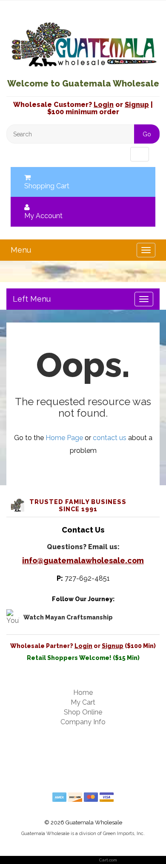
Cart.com (108, 860)
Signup (137, 105)
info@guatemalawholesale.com (83, 560)
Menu (27, 154)
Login (104, 105)
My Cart (83, 702)
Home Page (64, 438)
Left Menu (32, 298)
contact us (109, 438)
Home (83, 692)
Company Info (83, 722)
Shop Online (83, 712)
